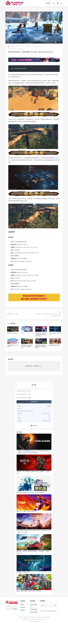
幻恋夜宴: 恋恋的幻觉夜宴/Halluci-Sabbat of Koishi (41, 347)
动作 (17, 48)
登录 (40, 366)
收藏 (37, 46)
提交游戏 (21, 617)
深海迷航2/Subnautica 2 (23, 572)
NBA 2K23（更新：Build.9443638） (27, 511)
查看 (49, 406)
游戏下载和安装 (33, 605)
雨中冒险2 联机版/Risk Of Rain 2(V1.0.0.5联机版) (30, 492)
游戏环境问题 (33, 612)
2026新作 (22, 607)
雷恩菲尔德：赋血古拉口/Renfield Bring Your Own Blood (41, 335)
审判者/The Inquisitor (12, 333)
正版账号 (22, 610)
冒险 (14, 48)
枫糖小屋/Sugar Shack (12, 314)
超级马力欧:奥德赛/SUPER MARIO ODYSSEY (29, 591)
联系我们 (15, 609)
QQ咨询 (34, 425)
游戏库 (22, 604)
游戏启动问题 (33, 609)
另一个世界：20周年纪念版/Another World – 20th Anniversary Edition (48, 315)
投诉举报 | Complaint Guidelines (37, 617)
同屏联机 (21, 48)
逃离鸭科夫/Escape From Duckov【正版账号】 (27, 347)
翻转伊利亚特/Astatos (54, 345)
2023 (10, 48)
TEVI (22, 333)
